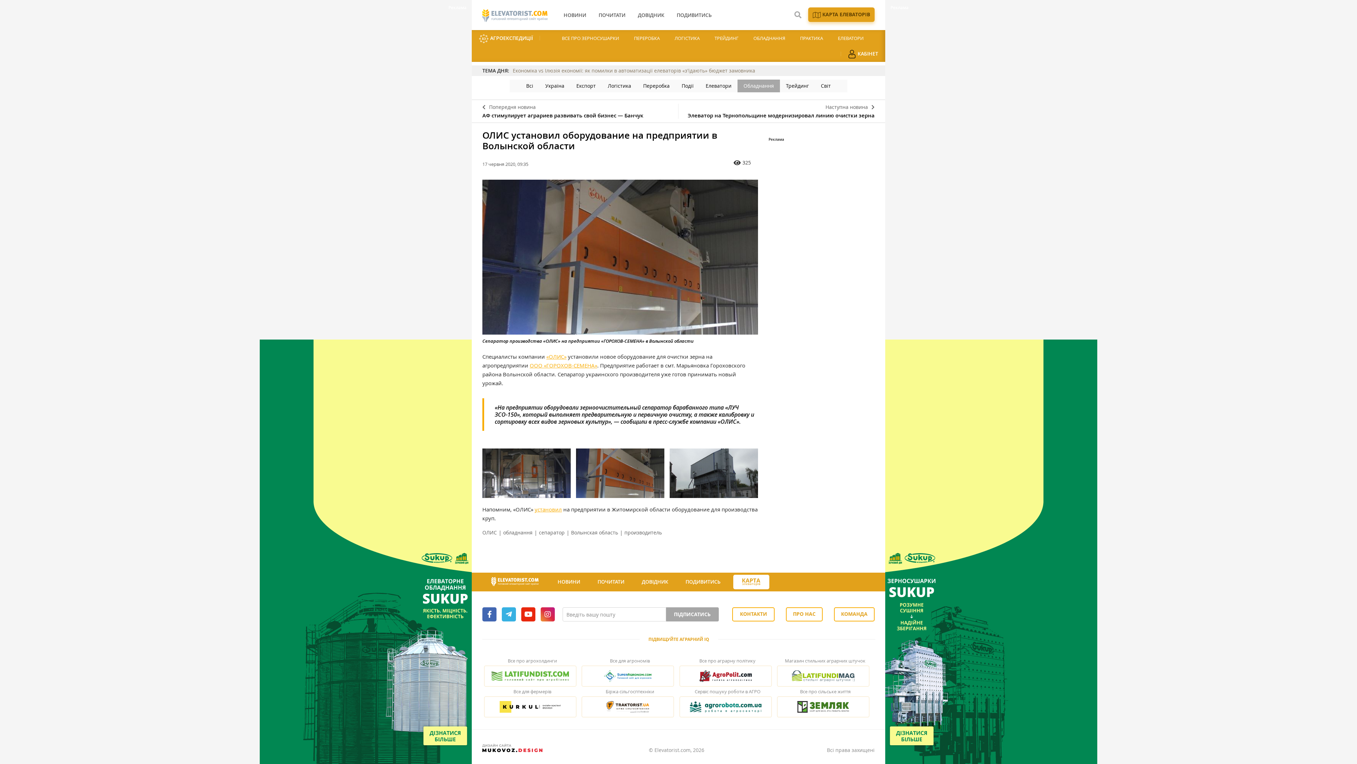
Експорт (586, 85)
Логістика (687, 38)
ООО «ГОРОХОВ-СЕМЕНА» (563, 365)
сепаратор (552, 532)
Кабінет (867, 53)
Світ (826, 85)
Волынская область (594, 532)
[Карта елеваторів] (751, 582)
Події (688, 85)
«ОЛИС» (556, 356)
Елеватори (851, 38)
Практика (811, 38)
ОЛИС (489, 532)
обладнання (518, 532)
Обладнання (769, 38)
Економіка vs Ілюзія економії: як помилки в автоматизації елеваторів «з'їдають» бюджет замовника (634, 70)
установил (548, 509)
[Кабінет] (782, 582)
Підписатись (692, 614)
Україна (554, 85)
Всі (529, 85)
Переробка (647, 38)
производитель (643, 532)
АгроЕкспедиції (511, 38)
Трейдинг (727, 38)
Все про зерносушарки (590, 38)
